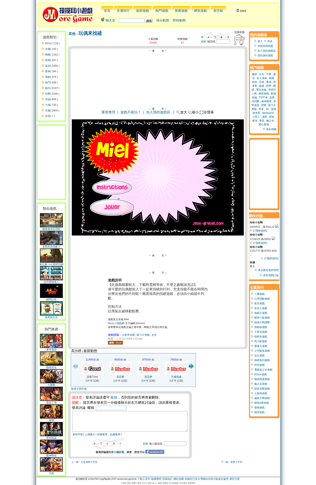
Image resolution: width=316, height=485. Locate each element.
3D (267, 109)
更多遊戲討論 (271, 275)
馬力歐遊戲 (260, 341)
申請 (269, 41)
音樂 (47, 49)
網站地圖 (178, 478)
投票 (47, 116)
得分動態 (162, 20)
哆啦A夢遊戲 (261, 402)
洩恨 (264, 116)
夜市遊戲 (259, 303)
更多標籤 (271, 129)
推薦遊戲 (181, 10)
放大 (183, 112)
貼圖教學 (115, 434)
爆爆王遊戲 (260, 346)
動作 (47, 88)
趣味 (254, 74)
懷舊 (47, 60)
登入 (113, 452)
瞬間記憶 (51, 299)
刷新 (203, 41)
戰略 (47, 54)
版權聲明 (156, 478)
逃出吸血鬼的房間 (268, 270)
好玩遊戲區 (174, 483)
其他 (47, 99)
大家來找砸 (128, 334)
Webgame (268, 112)
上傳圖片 (90, 434)
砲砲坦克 (51, 367)
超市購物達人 (51, 281)
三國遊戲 (259, 294)
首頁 (107, 10)
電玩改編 (261, 89)
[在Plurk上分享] (115, 342)
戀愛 (263, 105)
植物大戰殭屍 (262, 322)
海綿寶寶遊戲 (262, 379)
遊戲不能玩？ (130, 112)
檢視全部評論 (79, 388)
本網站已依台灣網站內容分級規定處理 (207, 478)
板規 (113, 397)
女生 (154, 334)
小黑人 (256, 116)
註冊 (121, 452)
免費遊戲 (191, 483)
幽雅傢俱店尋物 (51, 229)
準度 (261, 109)
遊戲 (129, 483)
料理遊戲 (259, 364)
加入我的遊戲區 (158, 112)
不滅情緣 (176, 376)
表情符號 (77, 434)
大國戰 (51, 384)
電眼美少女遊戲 (263, 369)
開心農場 (264, 124)
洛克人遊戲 (260, 308)
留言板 (218, 10)
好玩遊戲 (183, 483)
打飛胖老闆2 (260, 230)
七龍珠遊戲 (260, 393)
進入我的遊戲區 (267, 50)
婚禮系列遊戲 (262, 360)
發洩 (254, 120)
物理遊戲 (259, 412)
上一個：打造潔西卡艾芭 (84, 462)
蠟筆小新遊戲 (262, 317)
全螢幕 (209, 112)
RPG (48, 43)
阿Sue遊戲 (260, 374)
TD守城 (263, 97)
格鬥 (47, 82)
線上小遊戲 (157, 483)
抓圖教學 (102, 434)
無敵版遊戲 (260, 327)
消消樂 (255, 101)
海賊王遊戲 (260, 312)
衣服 (47, 110)
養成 (268, 81)
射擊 (47, 93)
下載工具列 (143, 478)
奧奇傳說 (51, 349)
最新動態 (90, 351)
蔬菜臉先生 (51, 317)
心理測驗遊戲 (262, 298)
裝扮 (254, 81)
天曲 (51, 473)
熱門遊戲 (161, 10)
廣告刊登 (234, 478)
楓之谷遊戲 (260, 383)
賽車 (47, 71)
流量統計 (167, 478)
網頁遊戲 (200, 10)
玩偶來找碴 (90, 33)
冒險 (271, 116)
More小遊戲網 (116, 323)
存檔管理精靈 (265, 46)
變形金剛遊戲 (262, 388)
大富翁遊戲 (260, 331)
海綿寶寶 (266, 101)
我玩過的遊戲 (265, 55)
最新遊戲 (142, 10)
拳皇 (261, 120)
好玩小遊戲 (147, 483)
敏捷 (261, 85)
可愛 (268, 74)
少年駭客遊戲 (262, 350)
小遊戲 (123, 483)
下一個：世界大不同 (231, 462)
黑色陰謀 (51, 437)
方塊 (47, 104)
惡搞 (261, 81)
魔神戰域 (51, 455)
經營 (268, 85)
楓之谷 (270, 120)
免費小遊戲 (136, 483)
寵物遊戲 (259, 407)
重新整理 (108, 112)
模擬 (271, 78)
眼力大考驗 (143, 334)
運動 (47, 77)
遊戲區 (165, 483)
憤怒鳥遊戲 (260, 336)
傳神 (51, 420)
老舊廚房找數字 (51, 246)
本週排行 (123, 10)
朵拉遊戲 (259, 355)
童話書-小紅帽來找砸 (51, 264)
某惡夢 (120, 376)
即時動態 (179, 20)
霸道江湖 (51, 402)
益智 (47, 65)
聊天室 (110, 20)
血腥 (272, 97)
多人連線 (262, 78)
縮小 (195, 112)
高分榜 (76, 351)
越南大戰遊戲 (262, 398)
